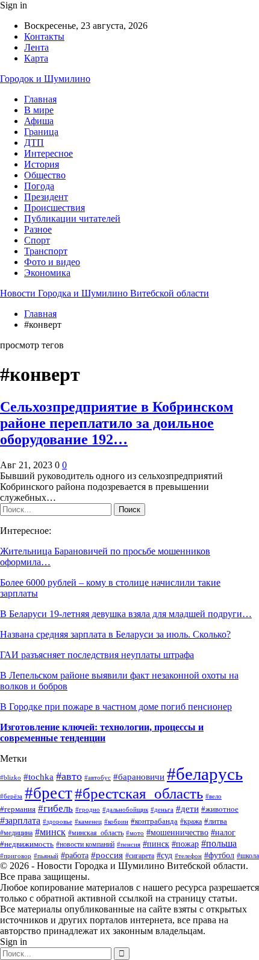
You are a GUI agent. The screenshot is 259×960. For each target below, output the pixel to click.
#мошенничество (177, 832)
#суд (164, 855)
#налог (223, 832)
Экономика (47, 273)
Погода (39, 186)
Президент (46, 197)
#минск (50, 832)
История (41, 164)
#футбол (219, 855)
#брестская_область (139, 793)
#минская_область (95, 833)
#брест (48, 793)
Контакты (44, 36)
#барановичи (138, 776)
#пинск (156, 844)
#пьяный (46, 856)
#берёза (11, 796)
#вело (213, 796)
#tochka (38, 777)
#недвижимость (27, 844)
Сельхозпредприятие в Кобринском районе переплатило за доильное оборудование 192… (116, 423)
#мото (135, 832)
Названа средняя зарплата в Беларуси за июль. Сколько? (115, 634)
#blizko (10, 777)
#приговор (15, 855)
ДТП (34, 142)
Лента (36, 47)
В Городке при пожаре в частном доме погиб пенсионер (116, 706)
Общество (45, 175)
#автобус (97, 777)
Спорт (37, 240)
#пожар (185, 844)
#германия (18, 809)
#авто (69, 776)
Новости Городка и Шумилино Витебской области (104, 293)
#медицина (16, 833)
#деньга (162, 809)
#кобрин (116, 821)
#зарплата (20, 820)
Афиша (39, 121)
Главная (40, 99)
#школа (248, 856)
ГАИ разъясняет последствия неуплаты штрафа (97, 655)
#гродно (87, 809)
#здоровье (57, 821)
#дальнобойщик (125, 809)
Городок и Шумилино (45, 79)
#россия (107, 855)
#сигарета (139, 856)
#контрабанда (154, 821)
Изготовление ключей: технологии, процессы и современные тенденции (102, 732)
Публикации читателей (72, 218)
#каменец (88, 821)
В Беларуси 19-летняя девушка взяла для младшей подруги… (126, 614)
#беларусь (205, 773)
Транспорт (45, 251)
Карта (36, 58)
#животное (220, 809)
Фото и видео (52, 262)
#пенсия (128, 844)
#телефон (188, 855)
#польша (219, 843)
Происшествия (54, 207)
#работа (75, 855)
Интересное (48, 153)
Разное (38, 229)
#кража (191, 821)
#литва (215, 821)
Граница (41, 132)
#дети (187, 808)
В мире (39, 110)
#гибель (55, 808)
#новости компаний (85, 844)
